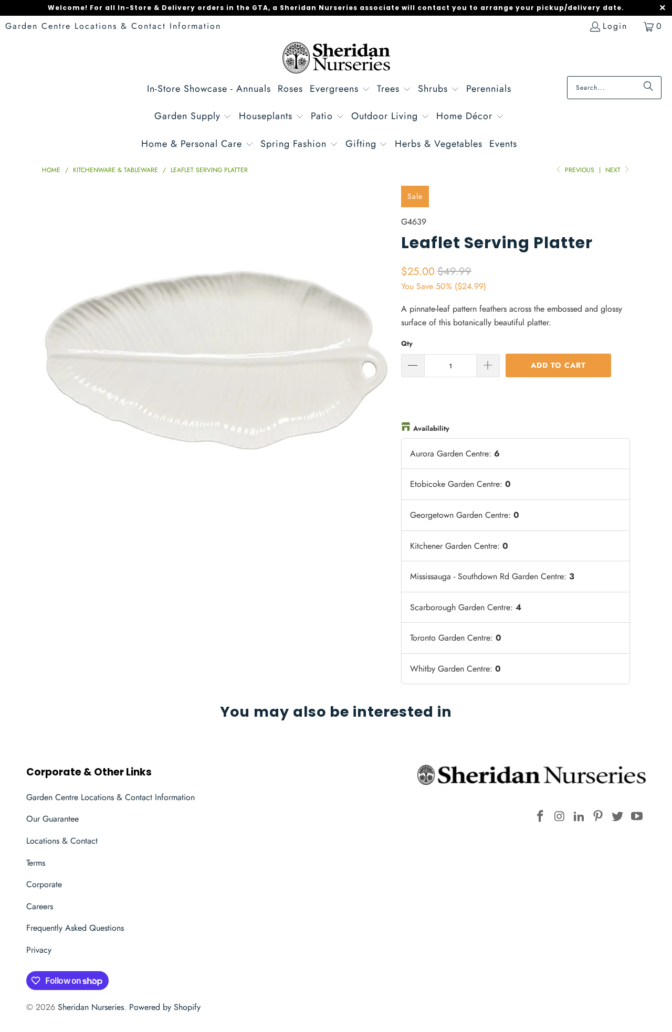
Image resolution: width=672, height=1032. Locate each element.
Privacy (38, 950)
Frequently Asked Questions (75, 928)
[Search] (648, 87)
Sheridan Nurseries (91, 1007)
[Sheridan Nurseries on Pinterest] (598, 816)
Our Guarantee (52, 819)
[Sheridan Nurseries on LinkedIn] (579, 816)
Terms (35, 863)
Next (614, 170)
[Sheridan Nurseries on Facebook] (541, 816)
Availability (431, 428)
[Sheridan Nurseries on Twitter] (618, 816)
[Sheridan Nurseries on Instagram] (560, 816)
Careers (39, 906)
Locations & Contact (62, 841)
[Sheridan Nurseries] (336, 59)
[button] (340, 90)
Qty (407, 343)
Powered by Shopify (165, 1007)
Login (615, 26)
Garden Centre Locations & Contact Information (113, 26)
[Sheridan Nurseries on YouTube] (637, 816)
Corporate (44, 884)
